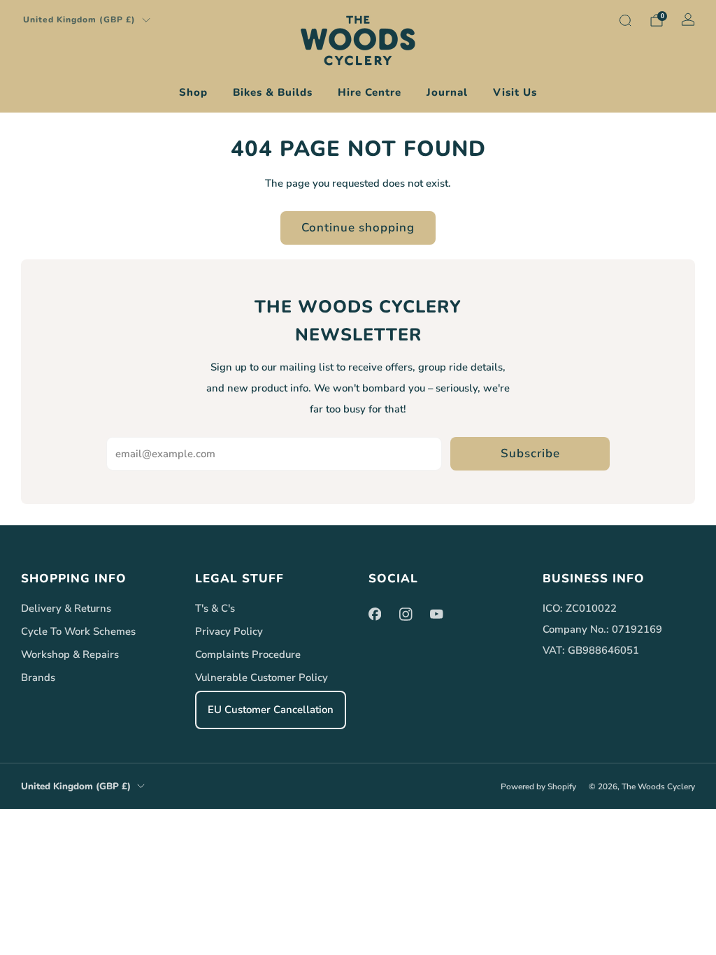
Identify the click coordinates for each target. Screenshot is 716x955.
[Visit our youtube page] (436, 613)
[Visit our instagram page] (405, 613)
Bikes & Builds (273, 92)
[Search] (625, 20)
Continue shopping (358, 228)
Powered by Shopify (538, 786)
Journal (447, 92)
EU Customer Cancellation (271, 710)
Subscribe (530, 453)
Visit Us (515, 92)
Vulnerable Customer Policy (261, 677)
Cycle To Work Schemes (78, 631)
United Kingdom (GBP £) (79, 19)
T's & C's (215, 608)
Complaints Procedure (248, 654)
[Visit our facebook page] (374, 613)
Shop (193, 92)
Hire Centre (369, 92)
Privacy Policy (229, 631)
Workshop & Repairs (70, 654)
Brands (38, 677)
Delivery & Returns (66, 608)
